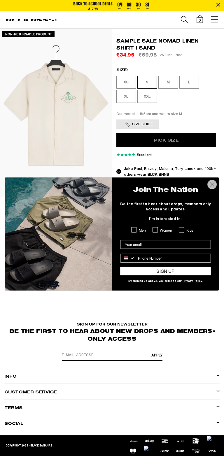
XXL (147, 96)
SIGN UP (165, 271)
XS (126, 82)
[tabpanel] (56, 113)
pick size (166, 140)
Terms (13, 408)
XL (126, 96)
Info (10, 376)
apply (156, 355)
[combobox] (127, 258)
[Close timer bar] (218, 4)
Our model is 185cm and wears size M (149, 114)
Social (13, 423)
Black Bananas (41, 445)
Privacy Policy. (193, 281)
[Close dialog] (212, 184)
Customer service (30, 392)
